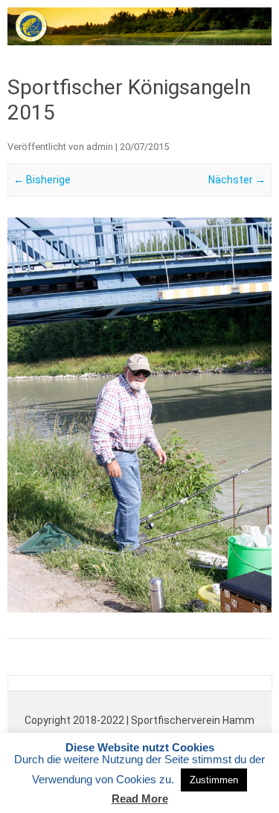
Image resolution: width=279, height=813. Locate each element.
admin (99, 146)
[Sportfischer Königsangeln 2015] (139, 415)
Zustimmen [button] (214, 780)
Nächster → (237, 180)
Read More (140, 798)
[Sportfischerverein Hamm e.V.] (139, 42)
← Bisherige (42, 180)
